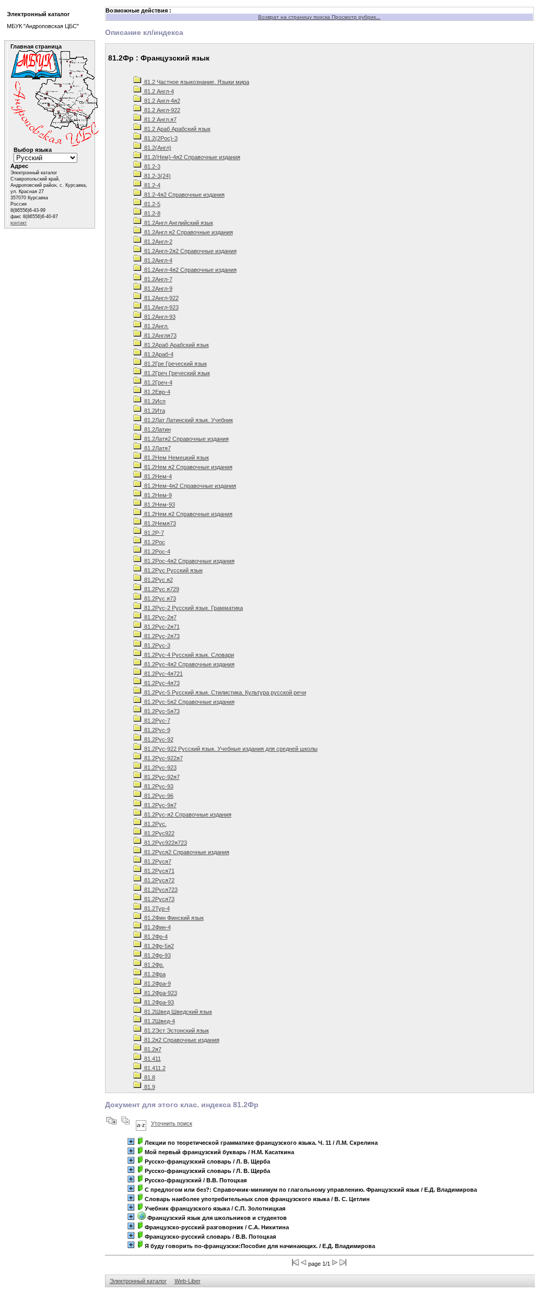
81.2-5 (151, 204)
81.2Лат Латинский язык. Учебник (188, 420)
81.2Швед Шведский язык (177, 1012)
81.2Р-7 (153, 533)
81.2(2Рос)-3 (160, 138)
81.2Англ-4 (157, 260)
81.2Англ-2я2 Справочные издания (190, 251)
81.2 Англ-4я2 (161, 101)
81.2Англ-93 (159, 317)
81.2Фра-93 (158, 1002)
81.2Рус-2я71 (161, 627)
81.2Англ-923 (161, 307)
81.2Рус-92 (158, 739)
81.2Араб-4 (158, 354)
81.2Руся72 (158, 880)
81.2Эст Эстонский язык (176, 1030)
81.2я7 (152, 1049)
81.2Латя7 (157, 448)
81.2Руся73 (158, 899)
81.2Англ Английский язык (178, 223)
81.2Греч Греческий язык (176, 373)
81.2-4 (151, 185)
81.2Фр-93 (157, 955)
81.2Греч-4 (157, 382)
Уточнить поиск (171, 1123)
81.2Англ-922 (161, 298)
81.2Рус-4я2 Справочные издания (189, 664)
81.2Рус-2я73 (161, 636)
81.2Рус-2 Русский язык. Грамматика (193, 608)
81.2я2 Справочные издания (181, 1040)
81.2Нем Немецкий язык (176, 457)
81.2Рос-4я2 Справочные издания (189, 561)
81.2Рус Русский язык (173, 570)
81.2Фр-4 (155, 936)
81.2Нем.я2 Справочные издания (187, 514)
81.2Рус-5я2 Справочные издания (189, 702)
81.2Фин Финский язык (173, 918)
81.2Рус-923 (160, 767)
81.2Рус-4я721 (163, 673)
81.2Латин (157, 429)
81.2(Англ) (157, 148)
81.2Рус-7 (156, 720)
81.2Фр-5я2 (158, 946)
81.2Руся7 (157, 861)
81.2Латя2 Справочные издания (186, 439)
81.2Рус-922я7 (163, 758)
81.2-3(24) (157, 176)
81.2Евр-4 (156, 392)
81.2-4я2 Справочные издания (184, 194)
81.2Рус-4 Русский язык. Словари (188, 655)
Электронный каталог (138, 1281)
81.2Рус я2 (158, 580)
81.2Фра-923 (160, 993)
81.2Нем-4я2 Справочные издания (189, 486)
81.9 (149, 1087)
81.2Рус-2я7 (160, 617)
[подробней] (130, 1141)
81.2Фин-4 (157, 927)
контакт (18, 222)
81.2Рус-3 (156, 645)
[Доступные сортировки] (141, 1123)
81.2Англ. (156, 326)
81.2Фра (154, 974)
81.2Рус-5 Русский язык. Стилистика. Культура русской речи (224, 692)
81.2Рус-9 (156, 730)
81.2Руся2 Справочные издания (186, 852)
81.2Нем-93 (159, 504)
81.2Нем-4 (157, 476)
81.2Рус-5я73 (161, 711)
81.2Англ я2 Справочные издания (188, 232)
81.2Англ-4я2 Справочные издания (190, 270)
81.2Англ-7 (157, 279)
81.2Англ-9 (157, 288)
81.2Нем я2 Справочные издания (187, 467)
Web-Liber (187, 1281)
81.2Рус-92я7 (161, 777)
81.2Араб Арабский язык (176, 345)
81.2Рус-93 (158, 786)
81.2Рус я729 (161, 589)
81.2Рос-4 (156, 551)
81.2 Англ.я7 (160, 119)
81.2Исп (154, 401)
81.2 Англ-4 (158, 91)
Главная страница (36, 46)
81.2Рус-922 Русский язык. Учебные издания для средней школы (230, 749)
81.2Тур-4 (156, 908)
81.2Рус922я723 (165, 843)
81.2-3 (151, 166)
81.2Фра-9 (157, 983)
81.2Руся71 (158, 871)
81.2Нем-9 (157, 495)
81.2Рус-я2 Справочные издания (187, 814)
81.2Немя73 (159, 523)
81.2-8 (151, 213)
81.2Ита (154, 411)
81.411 (152, 1059)
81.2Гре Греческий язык (175, 364)
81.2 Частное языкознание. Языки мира (196, 82)
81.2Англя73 (160, 335)
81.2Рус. (155, 824)
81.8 (149, 1077)
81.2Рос (154, 542)
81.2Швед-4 (159, 1021)
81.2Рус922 (158, 833)
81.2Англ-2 (157, 241)
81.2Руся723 (160, 889)
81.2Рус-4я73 (161, 683)
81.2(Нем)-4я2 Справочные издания (191, 157)
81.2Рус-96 (158, 796)
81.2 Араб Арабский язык (177, 129)
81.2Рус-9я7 (160, 805)
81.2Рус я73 (159, 598)
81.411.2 (154, 1068)
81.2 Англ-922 (161, 110)
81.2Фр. (153, 965)
